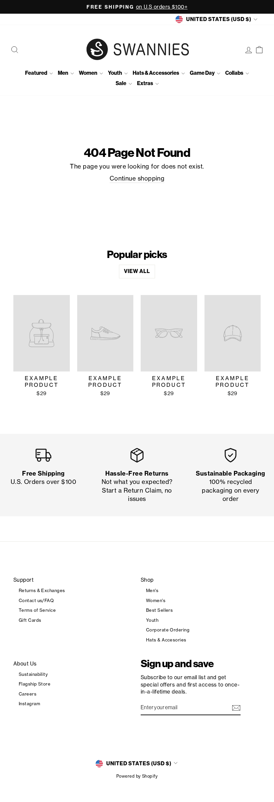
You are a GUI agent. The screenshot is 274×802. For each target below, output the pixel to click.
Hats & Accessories (156, 73)
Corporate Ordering (167, 629)
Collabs (234, 73)
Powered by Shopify (137, 776)
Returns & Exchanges (42, 590)
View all (137, 271)
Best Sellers (159, 610)
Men (63, 73)
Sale (121, 83)
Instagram (29, 703)
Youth (115, 73)
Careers (27, 694)
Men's (152, 590)
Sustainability (33, 674)
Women (88, 73)
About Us (25, 663)
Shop (147, 580)
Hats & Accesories (166, 639)
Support (23, 580)
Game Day (202, 73)
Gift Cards (30, 620)
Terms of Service (37, 610)
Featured (36, 73)
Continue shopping (137, 178)
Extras (145, 83)
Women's (155, 600)
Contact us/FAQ (36, 600)
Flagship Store (34, 684)
